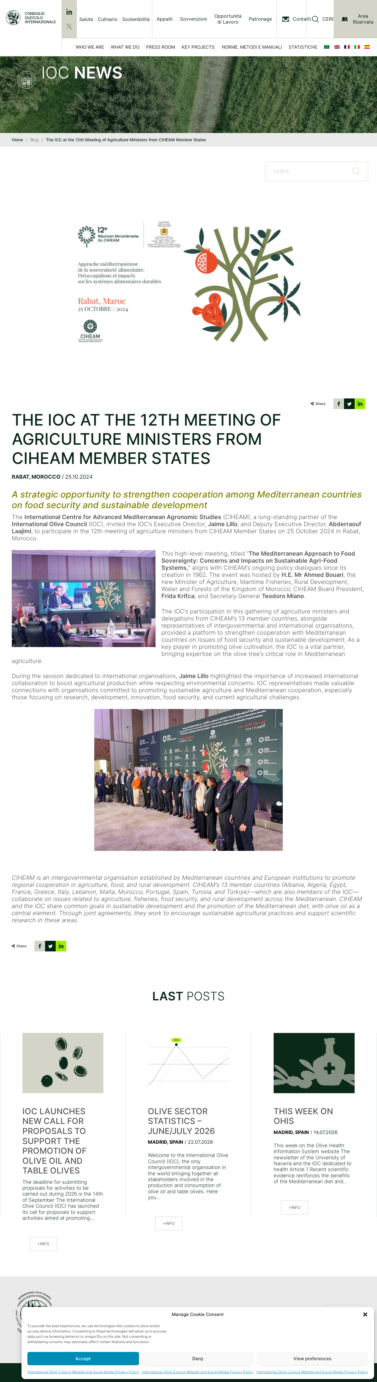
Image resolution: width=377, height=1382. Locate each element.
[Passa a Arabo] (328, 47)
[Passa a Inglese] (338, 47)
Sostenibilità (136, 19)
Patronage (260, 19)
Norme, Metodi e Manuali (252, 47)
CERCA (331, 19)
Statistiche (303, 47)
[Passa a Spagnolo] (368, 47)
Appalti (165, 19)
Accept (83, 1358)
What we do (125, 47)
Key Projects (198, 47)
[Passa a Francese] (348, 47)
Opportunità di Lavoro (228, 18)
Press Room (160, 47)
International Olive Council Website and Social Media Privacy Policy (83, 1372)
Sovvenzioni (193, 19)
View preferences (312, 1358)
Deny (198, 1358)
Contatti (302, 19)
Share (320, 403)
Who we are (90, 47)
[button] (365, 1314)
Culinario (108, 19)
